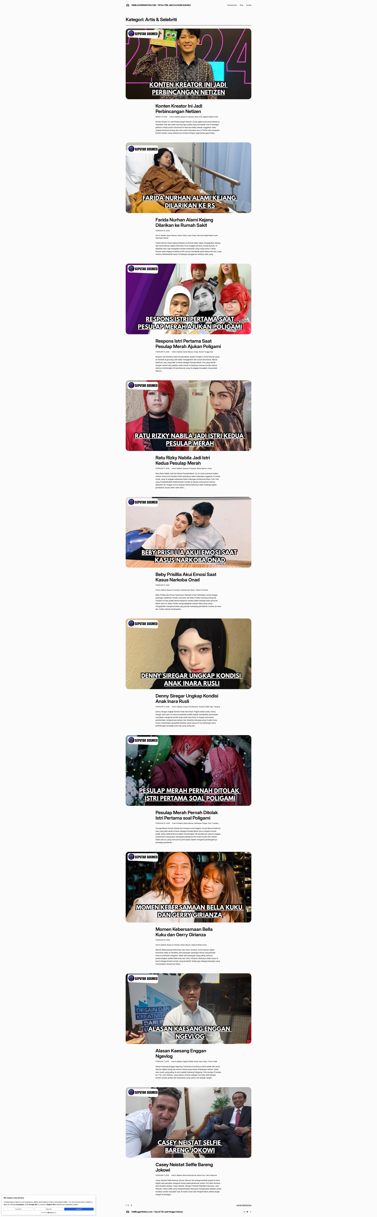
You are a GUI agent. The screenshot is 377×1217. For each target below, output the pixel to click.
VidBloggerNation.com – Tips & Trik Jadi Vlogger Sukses (161, 5)
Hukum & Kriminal (202, 590)
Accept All (79, 1209)
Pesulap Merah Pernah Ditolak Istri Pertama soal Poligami (187, 815)
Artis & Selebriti (175, 117)
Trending (217, 707)
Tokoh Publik (212, 1061)
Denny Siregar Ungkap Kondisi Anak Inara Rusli (187, 698)
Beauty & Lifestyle (187, 117)
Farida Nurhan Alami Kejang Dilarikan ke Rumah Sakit (184, 222)
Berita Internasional (189, 1175)
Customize (18, 1209)
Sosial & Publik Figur (206, 707)
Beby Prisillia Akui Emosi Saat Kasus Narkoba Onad (186, 577)
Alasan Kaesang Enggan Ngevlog (181, 1053)
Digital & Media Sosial (210, 117)
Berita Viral (198, 117)
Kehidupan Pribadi (200, 823)
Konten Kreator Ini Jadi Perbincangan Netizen (179, 108)
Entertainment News (187, 590)
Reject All (48, 1209)
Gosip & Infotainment (190, 707)
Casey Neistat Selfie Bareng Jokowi (184, 1167)
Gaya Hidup (203, 1061)
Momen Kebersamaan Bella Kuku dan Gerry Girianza (184, 931)
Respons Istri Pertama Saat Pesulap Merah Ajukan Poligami (188, 343)
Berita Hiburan (172, 235)
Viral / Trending (213, 823)
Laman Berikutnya (243, 1205)
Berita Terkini (182, 235)
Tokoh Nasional (211, 1175)
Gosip (196, 352)
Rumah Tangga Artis (206, 352)
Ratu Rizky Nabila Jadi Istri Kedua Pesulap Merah (183, 460)
